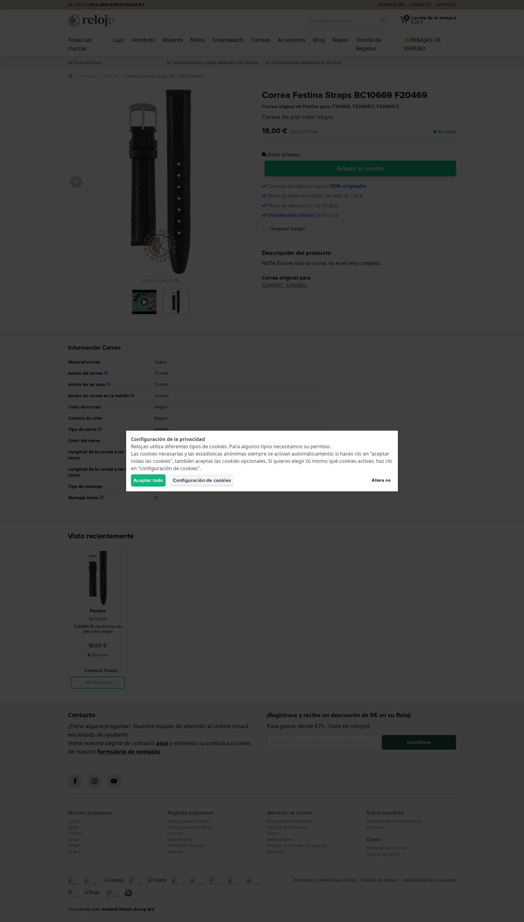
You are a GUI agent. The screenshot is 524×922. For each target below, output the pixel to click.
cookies (218, 446)
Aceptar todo (148, 480)
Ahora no (381, 480)
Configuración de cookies (202, 480)
